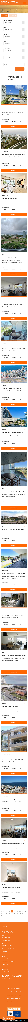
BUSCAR (20, 69)
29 (17, 913)
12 (25, 909)
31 (22, 913)
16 (9, 911)
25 (6, 913)
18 (14, 911)
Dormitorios (6, 34)
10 (20, 909)
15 (6, 911)
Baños (5, 41)
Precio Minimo (7, 48)
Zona (5, 27)
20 (20, 911)
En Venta (5, 15)
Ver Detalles (14, 126)
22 (25, 911)
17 (12, 911)
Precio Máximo (7, 55)
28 (14, 913)
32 (25, 913)
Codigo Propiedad (8, 62)
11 (22, 909)
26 (9, 913)
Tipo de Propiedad (8, 20)
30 (20, 913)
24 (4, 913)
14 (4, 911)
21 (22, 911)
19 (17, 911)
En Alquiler (13, 15)
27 (12, 913)
